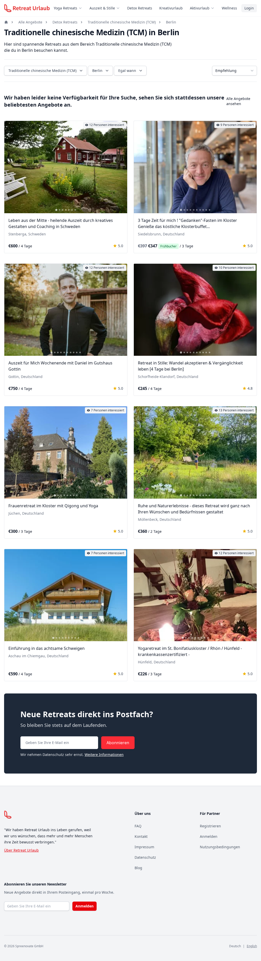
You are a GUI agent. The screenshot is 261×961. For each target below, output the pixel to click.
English (252, 946)
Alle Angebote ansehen (238, 101)
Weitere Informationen (104, 754)
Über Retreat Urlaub (21, 850)
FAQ (138, 826)
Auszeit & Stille (102, 8)
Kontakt (141, 836)
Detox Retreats (139, 8)
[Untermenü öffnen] (81, 8)
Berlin (171, 22)
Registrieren (210, 826)
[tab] (56, 210)
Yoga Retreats (65, 8)
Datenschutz (145, 857)
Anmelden (208, 836)
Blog (138, 867)
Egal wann (127, 70)
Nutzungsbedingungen (220, 846)
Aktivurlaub (200, 8)
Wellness (229, 8)
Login (249, 8)
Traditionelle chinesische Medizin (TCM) (122, 22)
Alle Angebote (30, 22)
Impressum (144, 846)
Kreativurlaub (171, 8)
